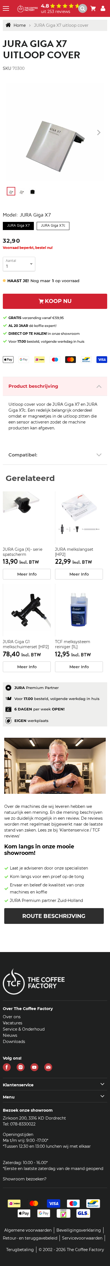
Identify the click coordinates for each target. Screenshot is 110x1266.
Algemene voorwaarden (28, 1230)
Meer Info (27, 574)
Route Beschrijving (53, 916)
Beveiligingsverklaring (78, 1230)
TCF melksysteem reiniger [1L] (72, 644)
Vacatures (12, 1023)
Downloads (14, 1041)
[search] (84, 8)
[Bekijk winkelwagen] (93, 8)
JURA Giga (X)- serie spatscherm (22, 552)
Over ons (12, 1016)
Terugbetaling (20, 1249)
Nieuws (10, 1035)
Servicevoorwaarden (82, 1238)
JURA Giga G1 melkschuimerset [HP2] (26, 644)
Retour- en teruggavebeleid (30, 1238)
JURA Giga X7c (53, 225)
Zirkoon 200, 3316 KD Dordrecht (34, 1118)
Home (20, 25)
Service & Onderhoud (24, 1029)
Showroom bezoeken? (25, 1179)
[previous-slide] (98, 132)
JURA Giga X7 (18, 225)
